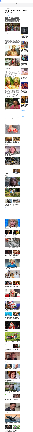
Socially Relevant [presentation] (23, 48)
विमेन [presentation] (21, 61)
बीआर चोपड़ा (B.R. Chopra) (8, 17)
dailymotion (6, 31)
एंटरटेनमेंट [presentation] (21, 89)
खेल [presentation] (21, 75)
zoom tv (5, 109)
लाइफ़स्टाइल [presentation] (22, 34)
